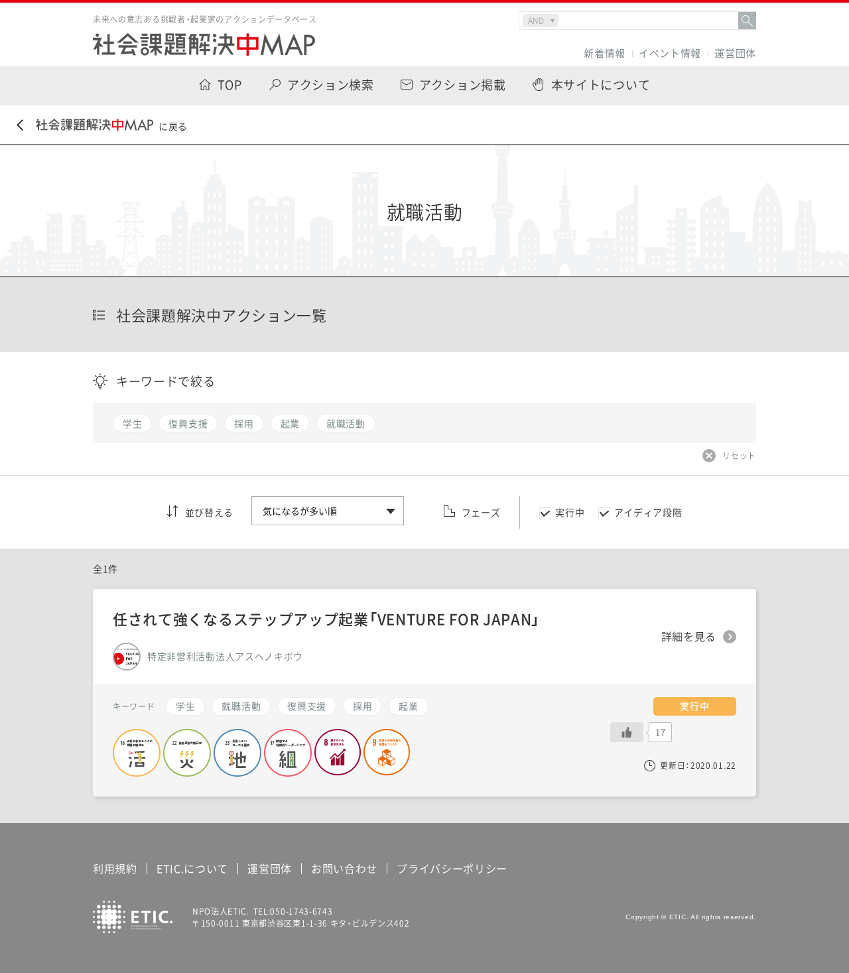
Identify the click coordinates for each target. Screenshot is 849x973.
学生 (185, 705)
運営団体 (735, 53)
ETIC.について (192, 868)
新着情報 (604, 53)
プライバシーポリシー (452, 868)
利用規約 (115, 868)
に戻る (173, 126)
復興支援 (306, 705)
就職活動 (241, 705)
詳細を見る (689, 637)
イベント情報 (670, 53)
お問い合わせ (344, 868)
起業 (408, 705)
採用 (362, 705)
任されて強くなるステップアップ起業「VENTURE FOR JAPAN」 (326, 618)
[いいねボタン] (626, 732)
